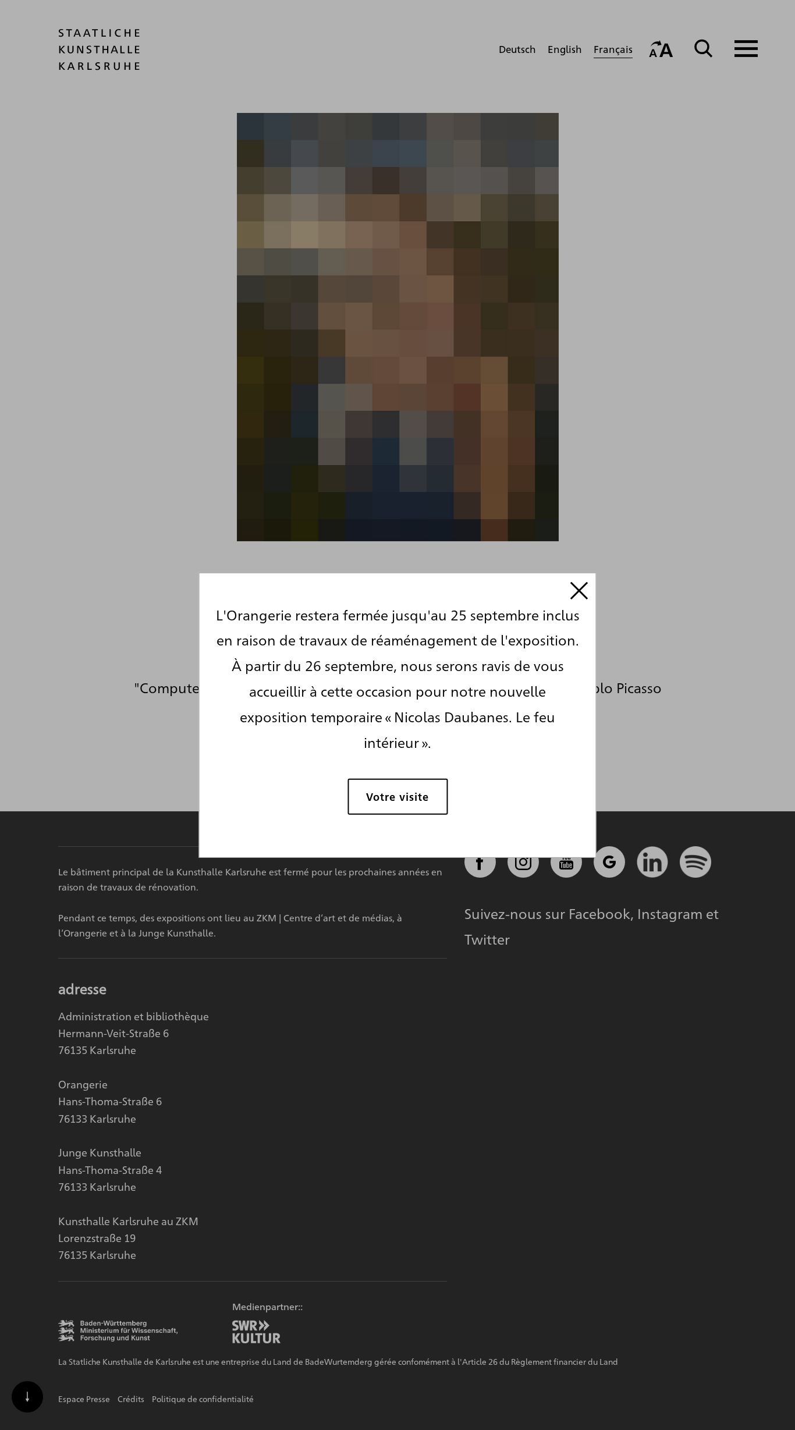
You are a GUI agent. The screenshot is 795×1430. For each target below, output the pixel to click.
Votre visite (397, 796)
